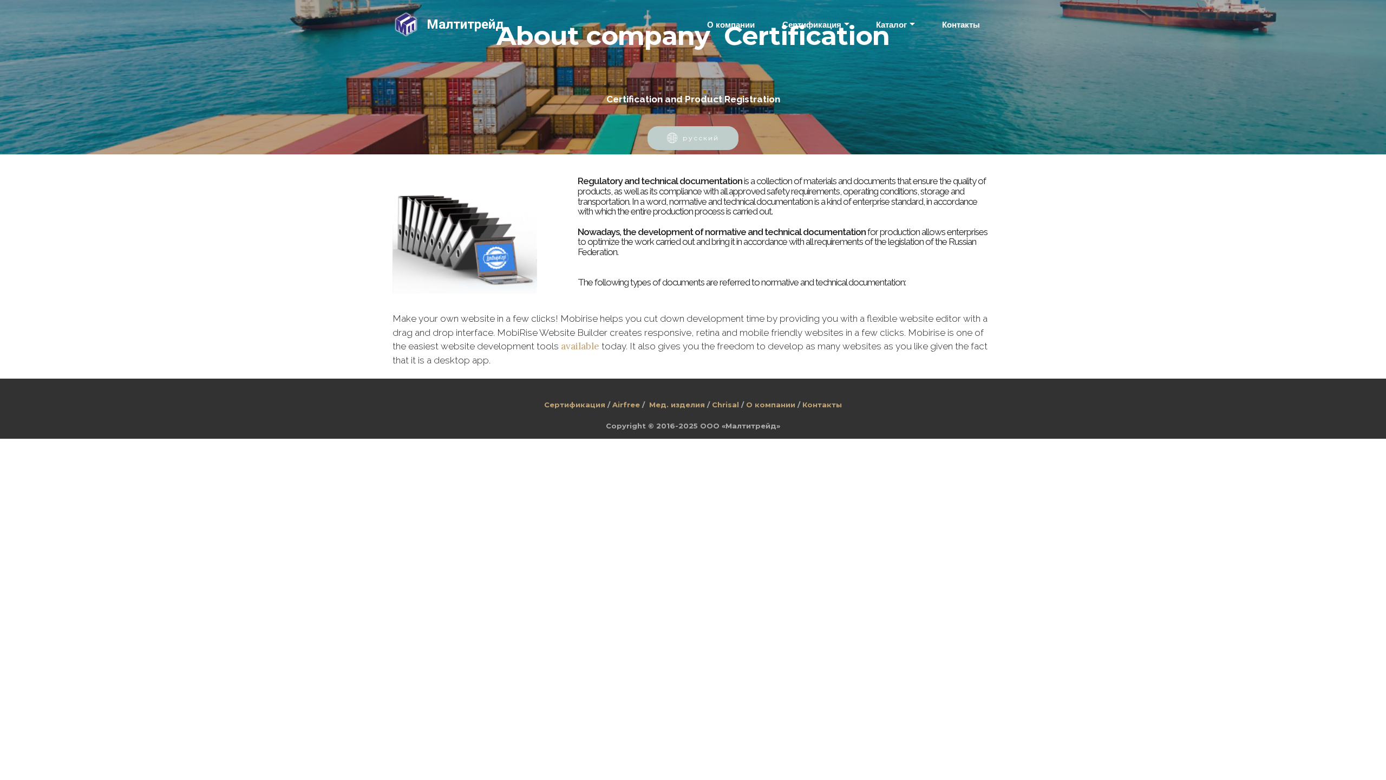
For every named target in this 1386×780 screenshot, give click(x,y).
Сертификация (811, 24)
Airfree (626, 404)
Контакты (961, 24)
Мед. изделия (677, 404)
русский (701, 138)
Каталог (891, 24)
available (580, 346)
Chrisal (725, 404)
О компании (731, 24)
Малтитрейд (465, 24)
